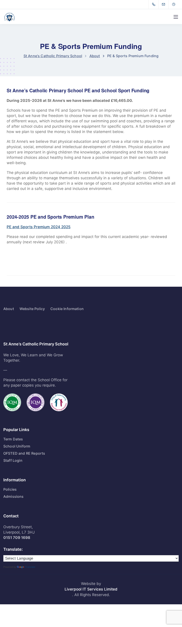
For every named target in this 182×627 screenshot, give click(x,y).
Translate (30, 567)
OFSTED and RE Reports (24, 453)
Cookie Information (67, 308)
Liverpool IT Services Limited (91, 589)
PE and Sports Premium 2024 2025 (39, 227)
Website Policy (32, 308)
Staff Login (12, 460)
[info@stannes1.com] (166, 4)
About (8, 308)
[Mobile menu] (176, 17)
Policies (10, 489)
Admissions (13, 496)
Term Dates (13, 439)
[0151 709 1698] (154, 4)
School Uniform (16, 446)
